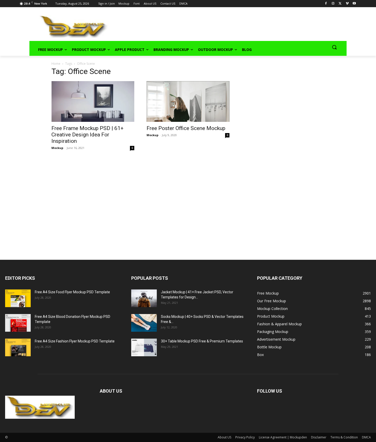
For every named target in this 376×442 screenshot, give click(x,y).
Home (55, 63)
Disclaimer (318, 437)
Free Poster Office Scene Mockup (186, 128)
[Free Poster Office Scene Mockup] (188, 101)
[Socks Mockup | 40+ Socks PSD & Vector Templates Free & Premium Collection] (144, 323)
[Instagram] (333, 4)
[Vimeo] (347, 4)
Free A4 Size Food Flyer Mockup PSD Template (72, 292)
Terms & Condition (344, 437)
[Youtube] (354, 4)
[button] (334, 47)
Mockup (57, 148)
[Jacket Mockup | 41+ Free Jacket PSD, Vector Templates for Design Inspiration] (144, 298)
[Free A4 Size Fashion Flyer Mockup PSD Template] (18, 347)
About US (224, 437)
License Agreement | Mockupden (283, 437)
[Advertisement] (220, 25)
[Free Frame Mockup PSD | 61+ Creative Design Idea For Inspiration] (92, 101)
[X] (340, 4)
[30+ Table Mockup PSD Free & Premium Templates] (144, 347)
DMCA (366, 437)
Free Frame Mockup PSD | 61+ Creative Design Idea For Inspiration (87, 134)
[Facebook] (326, 4)
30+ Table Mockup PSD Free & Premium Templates (202, 341)
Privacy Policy (245, 437)
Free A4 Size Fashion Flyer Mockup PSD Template (75, 341)
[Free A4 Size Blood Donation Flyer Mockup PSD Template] (18, 323)
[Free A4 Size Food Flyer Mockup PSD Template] (18, 298)
